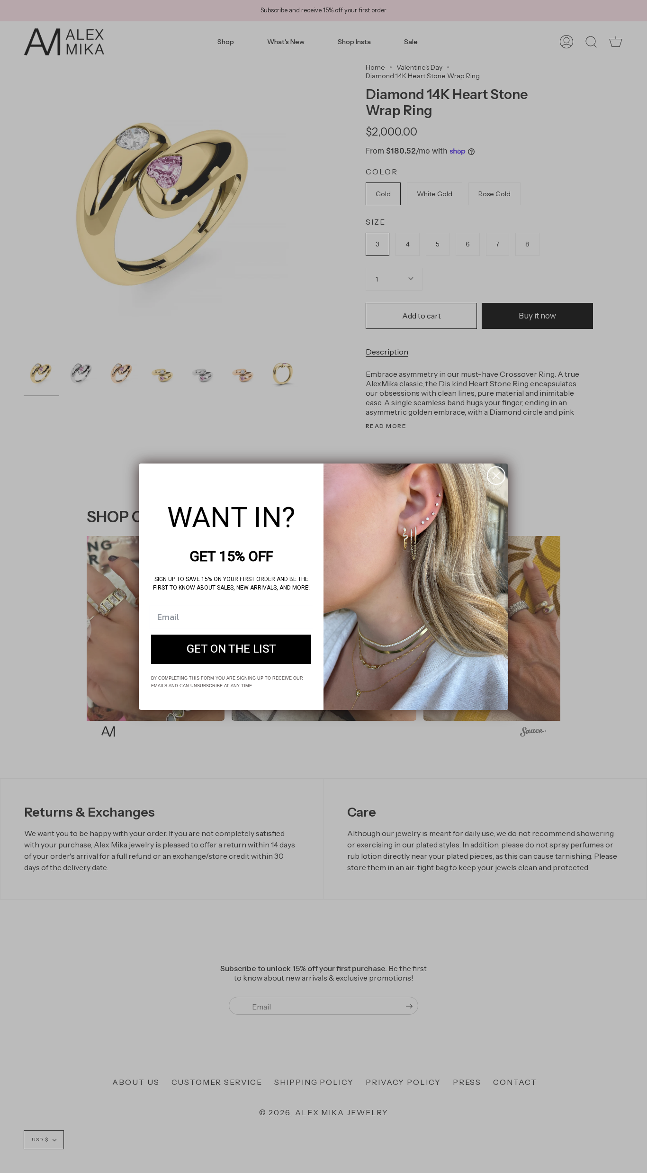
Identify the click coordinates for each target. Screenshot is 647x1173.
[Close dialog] (496, 475)
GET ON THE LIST (231, 649)
